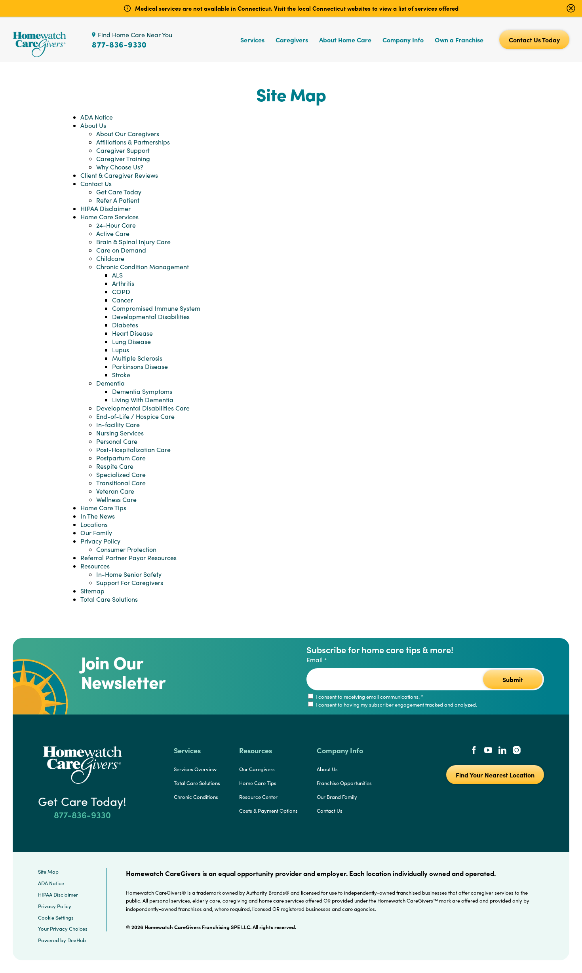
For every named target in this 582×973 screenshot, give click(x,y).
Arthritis (123, 283)
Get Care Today (118, 192)
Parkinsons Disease (140, 366)
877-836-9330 (119, 44)
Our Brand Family (337, 796)
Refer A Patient (117, 200)
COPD (121, 291)
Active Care (112, 233)
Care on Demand (121, 250)
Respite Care (114, 466)
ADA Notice (96, 117)
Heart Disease (132, 333)
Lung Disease (131, 341)
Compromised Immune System (156, 308)
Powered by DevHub (62, 940)
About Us (93, 125)
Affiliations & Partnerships (133, 142)
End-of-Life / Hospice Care (135, 416)
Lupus (120, 350)
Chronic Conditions (196, 796)
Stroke (121, 375)
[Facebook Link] (474, 751)
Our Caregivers (257, 769)
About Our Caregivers (127, 133)
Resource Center (258, 796)
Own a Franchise (459, 39)
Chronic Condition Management (142, 266)
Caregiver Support (123, 150)
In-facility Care (118, 424)
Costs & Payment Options (268, 810)
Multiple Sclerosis (137, 358)
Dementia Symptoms (142, 391)
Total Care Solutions (109, 599)
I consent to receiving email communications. (368, 696)
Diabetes (125, 325)
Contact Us (96, 183)
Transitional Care (121, 483)
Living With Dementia (142, 399)
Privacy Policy (100, 541)
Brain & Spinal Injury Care (133, 242)
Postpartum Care (121, 458)
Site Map (48, 871)
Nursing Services (120, 433)
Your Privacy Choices (62, 928)
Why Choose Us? (119, 167)
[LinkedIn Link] (502, 751)
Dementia (110, 383)
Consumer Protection (126, 549)
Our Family (96, 532)
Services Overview (195, 769)
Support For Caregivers (129, 582)
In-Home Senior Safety (129, 574)
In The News (97, 516)
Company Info (403, 39)
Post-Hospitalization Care (133, 449)
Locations (94, 524)
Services (252, 39)
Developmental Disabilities (151, 316)
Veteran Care (115, 491)
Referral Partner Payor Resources (128, 557)
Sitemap (92, 591)
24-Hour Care (116, 225)
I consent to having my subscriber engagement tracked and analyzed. (395, 704)
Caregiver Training (123, 158)
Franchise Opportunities (344, 783)
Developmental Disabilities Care (143, 408)
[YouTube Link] (488, 751)
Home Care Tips (103, 508)
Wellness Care (116, 499)
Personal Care (116, 441)
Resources (95, 566)
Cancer (122, 300)
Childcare (110, 258)
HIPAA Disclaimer (105, 208)
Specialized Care (121, 474)
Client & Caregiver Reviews (119, 175)
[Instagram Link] (517, 751)
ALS (117, 275)
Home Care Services (109, 217)
